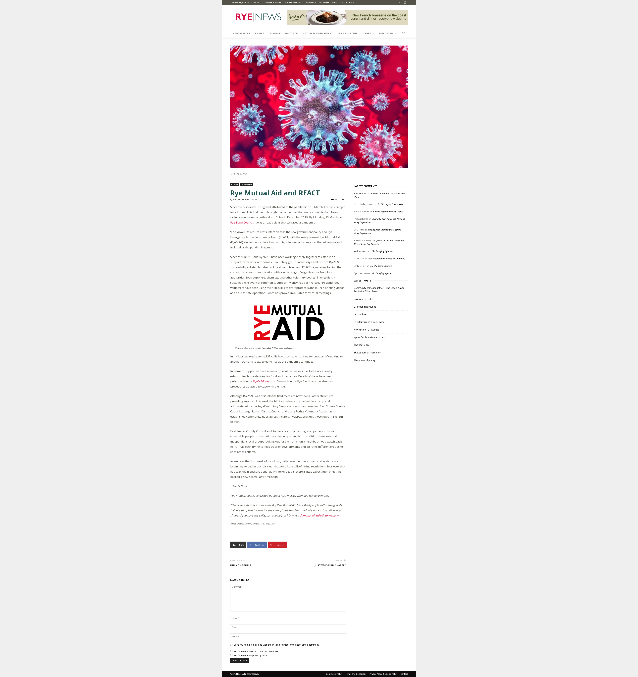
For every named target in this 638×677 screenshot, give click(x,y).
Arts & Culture (348, 33)
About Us (337, 2)
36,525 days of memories (390, 204)
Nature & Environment (318, 33)
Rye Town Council (241, 222)
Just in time (360, 314)
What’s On (291, 33)
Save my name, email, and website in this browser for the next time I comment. (276, 644)
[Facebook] (399, 2)
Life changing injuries (381, 251)
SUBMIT (366, 33)
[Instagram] (405, 2)
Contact (311, 2)
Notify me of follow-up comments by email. (256, 651)
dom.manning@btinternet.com (319, 515)
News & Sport (241, 33)
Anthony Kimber (241, 199)
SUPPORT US (386, 33)
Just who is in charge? (330, 565)
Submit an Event (293, 2)
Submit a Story (272, 2)
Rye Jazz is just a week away (369, 322)
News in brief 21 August (366, 329)
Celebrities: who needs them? (388, 211)
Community (246, 184)
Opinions (274, 33)
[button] (404, 33)
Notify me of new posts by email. (251, 655)
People (259, 33)
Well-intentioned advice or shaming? (386, 258)
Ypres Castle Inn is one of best (369, 337)
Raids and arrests (363, 299)
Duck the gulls (240, 565)
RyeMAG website (264, 381)
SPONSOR (324, 2)
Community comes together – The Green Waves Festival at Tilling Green (379, 290)
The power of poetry (364, 360)
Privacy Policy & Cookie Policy (383, 674)
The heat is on (361, 345)
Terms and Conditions (355, 674)
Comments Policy (334, 674)
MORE (349, 2)
